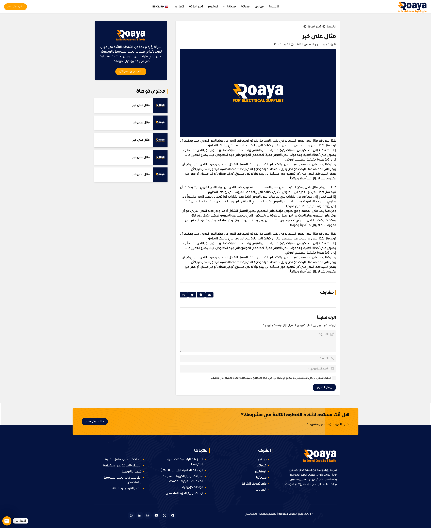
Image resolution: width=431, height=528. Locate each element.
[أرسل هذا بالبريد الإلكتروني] (209, 294)
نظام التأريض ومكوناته (126, 489)
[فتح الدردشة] (6, 520)
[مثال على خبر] (160, 105)
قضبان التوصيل (131, 472)
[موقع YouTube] (156, 515)
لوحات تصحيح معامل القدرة (123, 460)
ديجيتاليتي (251, 514)
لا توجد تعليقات (281, 44)
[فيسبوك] (172, 515)
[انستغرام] (148, 515)
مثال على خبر (141, 105)
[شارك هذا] (201, 294)
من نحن (262, 460)
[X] (164, 515)
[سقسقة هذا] (192, 294)
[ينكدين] (139, 515)
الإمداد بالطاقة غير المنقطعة (122, 466)
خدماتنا (262, 466)
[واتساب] (131, 515)
